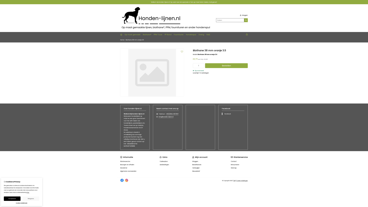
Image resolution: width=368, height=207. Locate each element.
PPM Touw (158, 34)
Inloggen (195, 161)
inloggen (245, 15)
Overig (201, 34)
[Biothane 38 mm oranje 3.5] (152, 96)
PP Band (168, 34)
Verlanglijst (196, 168)
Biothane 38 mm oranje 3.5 (135, 40)
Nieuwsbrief (196, 171)
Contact (234, 161)
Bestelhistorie (196, 165)
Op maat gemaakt (132, 34)
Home (122, 40)
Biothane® (147, 34)
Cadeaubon (164, 161)
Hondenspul (191, 34)
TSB (234, 180)
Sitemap (234, 168)
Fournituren (179, 34)
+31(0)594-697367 (172, 114)
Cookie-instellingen (242, 180)
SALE (208, 34)
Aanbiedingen (164, 165)
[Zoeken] (246, 20)
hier (28, 192)
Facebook (227, 114)
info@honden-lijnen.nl (166, 117)
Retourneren (235, 165)
